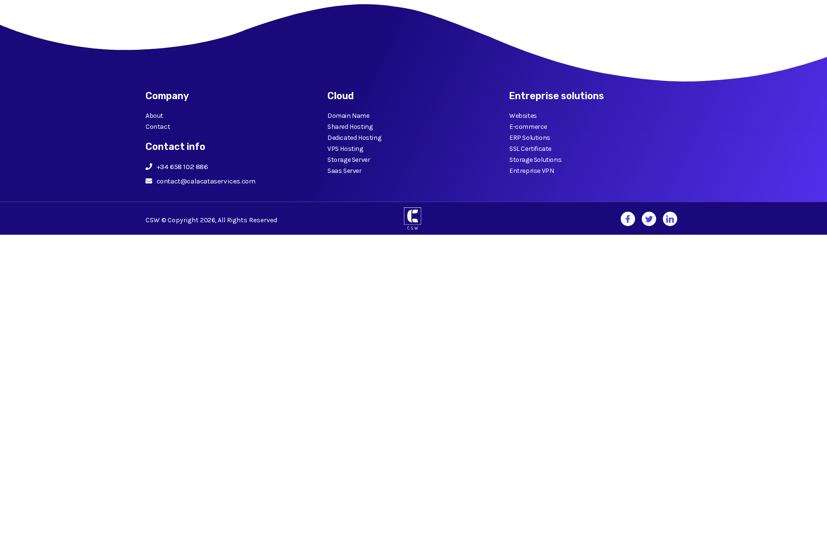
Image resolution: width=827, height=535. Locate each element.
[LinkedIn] (670, 219)
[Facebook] (628, 219)
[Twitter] (649, 219)
